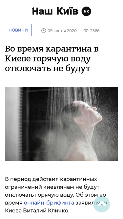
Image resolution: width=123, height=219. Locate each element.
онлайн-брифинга (49, 203)
